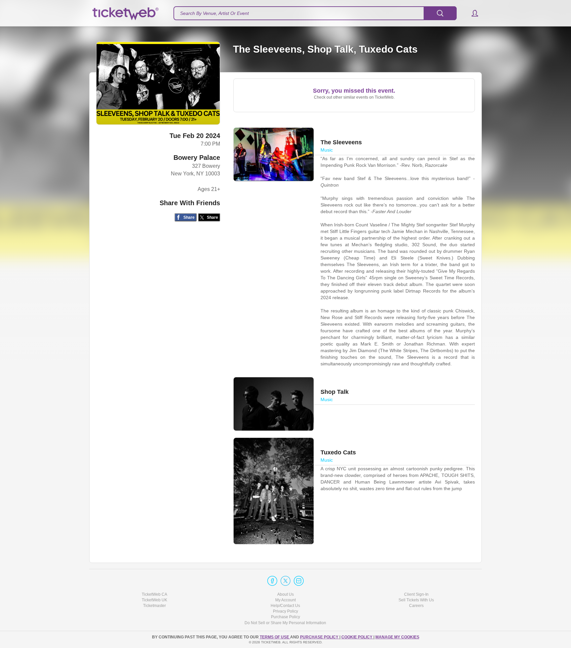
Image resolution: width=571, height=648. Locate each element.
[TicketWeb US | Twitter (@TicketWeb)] (285, 581)
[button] (471, 13)
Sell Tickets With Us (416, 600)
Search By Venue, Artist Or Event (214, 13)
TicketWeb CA (154, 594)
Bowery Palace (196, 157)
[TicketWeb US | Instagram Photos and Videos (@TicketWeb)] (299, 581)
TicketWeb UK (154, 600)
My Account (285, 600)
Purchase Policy (285, 617)
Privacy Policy (285, 611)
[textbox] (315, 13)
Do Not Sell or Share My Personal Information (285, 623)
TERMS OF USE (275, 637)
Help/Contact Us (285, 605)
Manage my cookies (397, 637)
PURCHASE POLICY (319, 637)
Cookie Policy (357, 637)
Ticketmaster (154, 605)
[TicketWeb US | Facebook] (272, 581)
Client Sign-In (416, 594)
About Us (285, 594)
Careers (416, 605)
